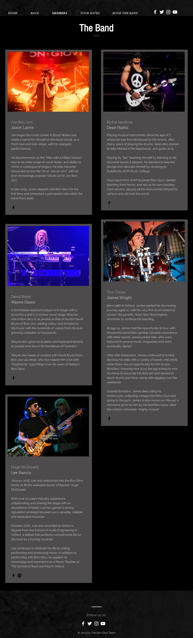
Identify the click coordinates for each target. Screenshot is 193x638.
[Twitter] (162, 12)
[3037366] (19, 575)
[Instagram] (168, 12)
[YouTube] (175, 12)
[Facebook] (155, 12)
